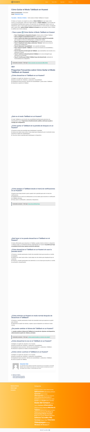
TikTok (46, 420)
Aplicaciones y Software (49, 391)
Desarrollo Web (41, 397)
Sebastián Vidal (19, 14)
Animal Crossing (50, 389)
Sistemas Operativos (50, 415)
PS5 (47, 412)
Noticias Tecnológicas (51, 410)
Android (44, 389)
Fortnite (36, 400)
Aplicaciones (39, 391)
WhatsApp (48, 422)
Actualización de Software (38, 389)
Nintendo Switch (43, 410)
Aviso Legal (14, 388)
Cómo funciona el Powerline (19, 376)
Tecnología (37, 420)
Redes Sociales (47, 414)
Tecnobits (13, 17)
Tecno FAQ (54, 2)
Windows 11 (46, 424)
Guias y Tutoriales (50, 400)
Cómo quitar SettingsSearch (19, 377)
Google (44, 400)
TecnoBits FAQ (46, 417)
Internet (45, 407)
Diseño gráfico (47, 397)
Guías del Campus (42, 403)
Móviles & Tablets (22, 17)
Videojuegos (40, 422)
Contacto (13, 390)
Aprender (62, 2)
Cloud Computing (46, 395)
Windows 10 (38, 424)
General (40, 400)
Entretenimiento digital (50, 398)
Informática (48, 405)
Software (37, 417)
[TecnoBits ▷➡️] (15, 2)
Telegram (42, 420)
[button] (77, 2)
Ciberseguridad (38, 395)
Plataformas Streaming (39, 412)
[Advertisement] (33, 94)
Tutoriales (51, 420)
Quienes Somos (15, 386)
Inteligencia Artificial (38, 407)
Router (36, 415)
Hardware (41, 405)
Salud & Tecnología (41, 415)
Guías (46, 2)
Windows (71, 2)
